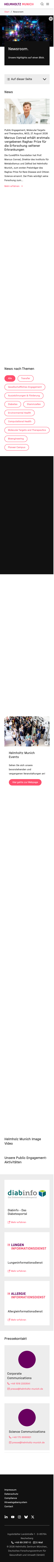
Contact (8, 1525)
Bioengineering (16, 453)
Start (6, 11)
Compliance (10, 1517)
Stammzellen (34, 414)
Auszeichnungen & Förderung (24, 406)
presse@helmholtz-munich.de (27, 1408)
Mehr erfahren (12, 196)
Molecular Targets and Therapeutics (19, 442)
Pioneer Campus (16, 462)
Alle (10, 388)
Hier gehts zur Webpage (25, 805)
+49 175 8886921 (20, 1457)
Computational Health (19, 432)
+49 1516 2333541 (20, 1403)
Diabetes (12, 414)
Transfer (25, 388)
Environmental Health (19, 423)
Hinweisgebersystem (15, 1521)
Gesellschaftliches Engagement (25, 397)
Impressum (10, 1508)
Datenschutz (11, 1513)
